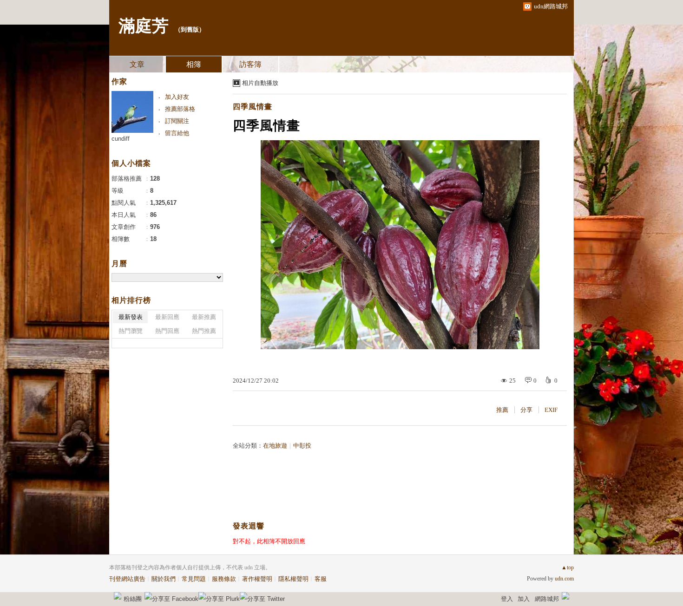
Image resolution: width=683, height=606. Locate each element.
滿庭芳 (143, 26)
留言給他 (177, 133)
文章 (137, 64)
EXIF (551, 409)
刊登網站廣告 (127, 578)
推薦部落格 (180, 108)
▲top (567, 567)
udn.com (564, 578)
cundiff (121, 138)
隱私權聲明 (293, 578)
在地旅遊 (275, 445)
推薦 (502, 409)
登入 (507, 598)
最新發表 (130, 316)
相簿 (193, 64)
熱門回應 (167, 330)
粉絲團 (133, 598)
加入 (524, 598)
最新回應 (167, 316)
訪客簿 (250, 64)
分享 (526, 409)
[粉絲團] (117, 595)
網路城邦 (547, 598)
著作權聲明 (257, 578)
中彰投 (302, 445)
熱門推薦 (204, 330)
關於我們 (163, 578)
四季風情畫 (252, 107)
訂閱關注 (177, 120)
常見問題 (194, 578)
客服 (321, 578)
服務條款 (224, 578)
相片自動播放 (260, 82)
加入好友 (177, 96)
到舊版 (190, 29)
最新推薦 (204, 316)
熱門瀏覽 (130, 330)
